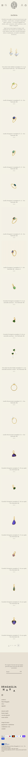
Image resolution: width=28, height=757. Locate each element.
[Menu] (2, 5)
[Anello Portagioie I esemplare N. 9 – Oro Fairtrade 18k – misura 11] (14, 253)
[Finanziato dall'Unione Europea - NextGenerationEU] (5, 744)
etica (2, 704)
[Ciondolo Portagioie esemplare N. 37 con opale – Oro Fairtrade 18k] (14, 520)
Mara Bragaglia (5, 701)
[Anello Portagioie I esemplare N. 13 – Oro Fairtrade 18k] (14, 119)
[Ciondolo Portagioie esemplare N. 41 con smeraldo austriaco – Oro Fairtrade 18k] (14, 286)
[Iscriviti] (20, 671)
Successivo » (18, 645)
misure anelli (4, 711)
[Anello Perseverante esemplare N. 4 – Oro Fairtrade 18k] (14, 420)
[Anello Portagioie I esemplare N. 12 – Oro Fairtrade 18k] (14, 152)
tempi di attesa (5, 722)
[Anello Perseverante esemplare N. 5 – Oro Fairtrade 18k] (14, 386)
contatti (3, 728)
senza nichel (4, 717)
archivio (3, 699)
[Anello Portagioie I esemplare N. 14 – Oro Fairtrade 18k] (14, 86)
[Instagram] (2, 695)
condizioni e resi (5, 726)
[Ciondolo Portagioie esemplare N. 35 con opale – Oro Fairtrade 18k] (14, 587)
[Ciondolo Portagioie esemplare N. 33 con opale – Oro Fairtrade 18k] (14, 621)
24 (15, 645)
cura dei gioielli (5, 715)
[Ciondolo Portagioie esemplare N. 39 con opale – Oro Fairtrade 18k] (14, 453)
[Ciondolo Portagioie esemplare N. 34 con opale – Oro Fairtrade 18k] (14, 554)
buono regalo (4, 713)
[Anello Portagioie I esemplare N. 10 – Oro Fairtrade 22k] (14, 219)
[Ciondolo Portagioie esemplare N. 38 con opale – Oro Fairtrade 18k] (14, 487)
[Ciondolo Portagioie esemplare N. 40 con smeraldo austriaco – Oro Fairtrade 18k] (14, 320)
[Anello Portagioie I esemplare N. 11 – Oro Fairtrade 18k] (14, 186)
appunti (3, 706)
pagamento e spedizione (7, 724)
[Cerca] (5, 5)
